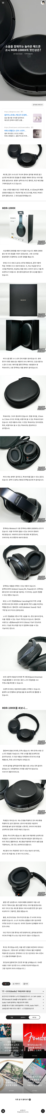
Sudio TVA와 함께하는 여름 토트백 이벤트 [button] (11, 1076)
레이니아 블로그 (3, 1111)
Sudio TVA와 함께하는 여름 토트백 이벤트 (15, 1002)
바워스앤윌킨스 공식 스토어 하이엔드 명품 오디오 (14, 131)
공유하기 (23, 1017)
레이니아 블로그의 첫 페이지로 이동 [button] (23, 2)
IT (3, 991)
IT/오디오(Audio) (28, 54)
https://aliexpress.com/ (12, 112)
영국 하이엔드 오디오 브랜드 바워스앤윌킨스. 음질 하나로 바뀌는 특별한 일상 (16, 135)
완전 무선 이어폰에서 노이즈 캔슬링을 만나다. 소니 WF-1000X (21, 996)
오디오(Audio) (11, 991)
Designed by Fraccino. (23, 1112)
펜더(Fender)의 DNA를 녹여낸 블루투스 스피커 (17, 999)
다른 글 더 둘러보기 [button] (22, 1099)
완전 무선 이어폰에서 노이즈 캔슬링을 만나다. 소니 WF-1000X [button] (11, 1041)
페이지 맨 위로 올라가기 (42, 1111)
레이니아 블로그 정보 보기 (42, 2)
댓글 (12, 1017)
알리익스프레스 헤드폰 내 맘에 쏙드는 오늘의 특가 (15, 115)
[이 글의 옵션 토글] (8, 984)
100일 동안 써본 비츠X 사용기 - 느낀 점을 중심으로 (18, 1009)
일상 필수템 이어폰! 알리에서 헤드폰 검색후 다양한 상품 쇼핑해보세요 (14, 119)
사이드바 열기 (3, 2)
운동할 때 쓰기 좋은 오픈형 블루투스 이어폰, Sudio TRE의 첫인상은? (23, 1005)
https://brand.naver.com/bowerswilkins (17, 127)
